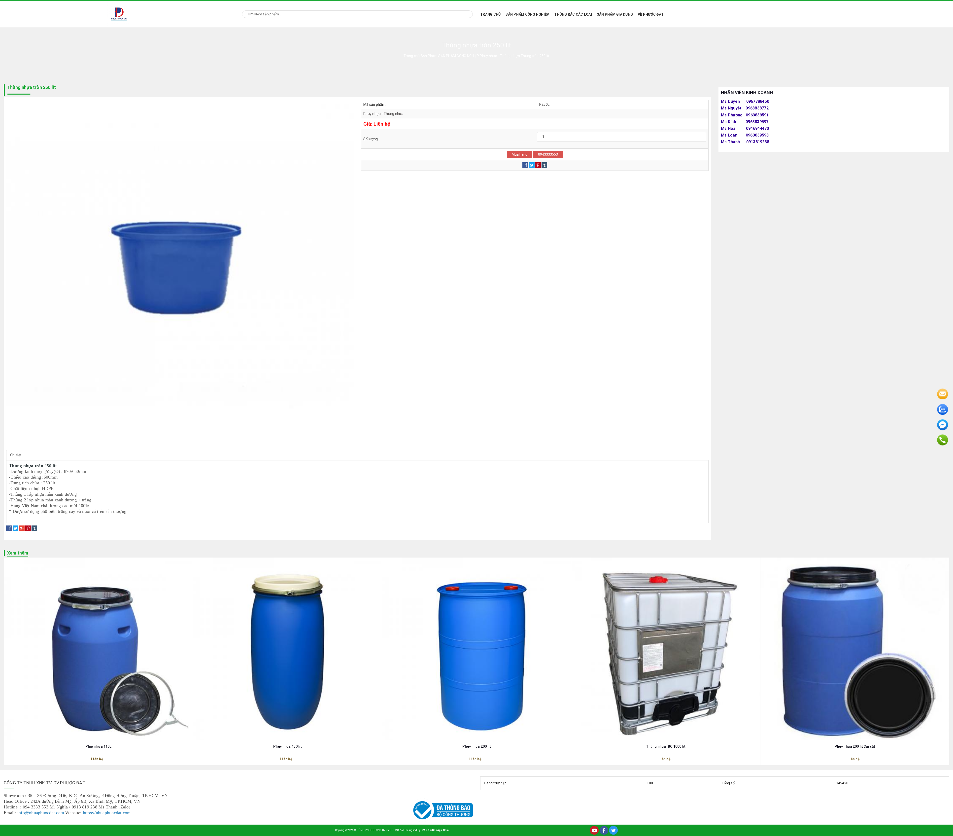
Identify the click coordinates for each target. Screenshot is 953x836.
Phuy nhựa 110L (98, 746)
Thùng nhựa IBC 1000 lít (665, 746)
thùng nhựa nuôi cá (110, 517)
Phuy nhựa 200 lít (476, 746)
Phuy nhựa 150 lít (287, 746)
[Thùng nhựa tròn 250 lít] (180, 273)
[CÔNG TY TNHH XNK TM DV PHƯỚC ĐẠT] (119, 13)
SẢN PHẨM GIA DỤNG (615, 14)
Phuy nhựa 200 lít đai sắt (855, 746)
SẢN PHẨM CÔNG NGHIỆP (527, 14)
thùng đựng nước (76, 517)
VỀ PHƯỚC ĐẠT (651, 14)
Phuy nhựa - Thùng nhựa (383, 114)
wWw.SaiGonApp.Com (435, 830)
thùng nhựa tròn (24, 517)
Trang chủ (490, 14)
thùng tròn (49, 517)
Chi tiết (15, 455)
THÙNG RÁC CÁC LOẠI (573, 14)
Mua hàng (519, 154)
